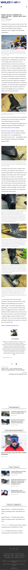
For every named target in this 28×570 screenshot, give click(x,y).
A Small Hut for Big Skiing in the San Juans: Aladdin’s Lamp (18, 412)
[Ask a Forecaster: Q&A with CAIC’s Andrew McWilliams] (14, 442)
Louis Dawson (9, 19)
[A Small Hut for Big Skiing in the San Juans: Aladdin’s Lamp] (5, 413)
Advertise (22, 555)
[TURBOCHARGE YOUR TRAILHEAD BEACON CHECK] (5, 492)
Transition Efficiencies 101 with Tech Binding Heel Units (18, 472)
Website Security (19, 557)
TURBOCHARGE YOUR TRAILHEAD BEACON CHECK (18, 491)
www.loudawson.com (7, 357)
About (12, 555)
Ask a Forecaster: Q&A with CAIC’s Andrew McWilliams (13, 453)
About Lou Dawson (9, 554)
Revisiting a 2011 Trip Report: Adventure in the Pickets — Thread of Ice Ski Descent (18, 421)
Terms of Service (19, 554)
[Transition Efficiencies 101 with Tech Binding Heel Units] (5, 473)
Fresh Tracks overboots (9, 131)
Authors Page (6, 555)
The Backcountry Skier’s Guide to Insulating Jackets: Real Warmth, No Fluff (13, 511)
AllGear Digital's (14, 561)
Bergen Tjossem (5, 509)
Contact (17, 555)
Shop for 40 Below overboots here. (10, 325)
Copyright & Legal (9, 557)
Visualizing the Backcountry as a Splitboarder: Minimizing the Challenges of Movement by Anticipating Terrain (18, 482)
